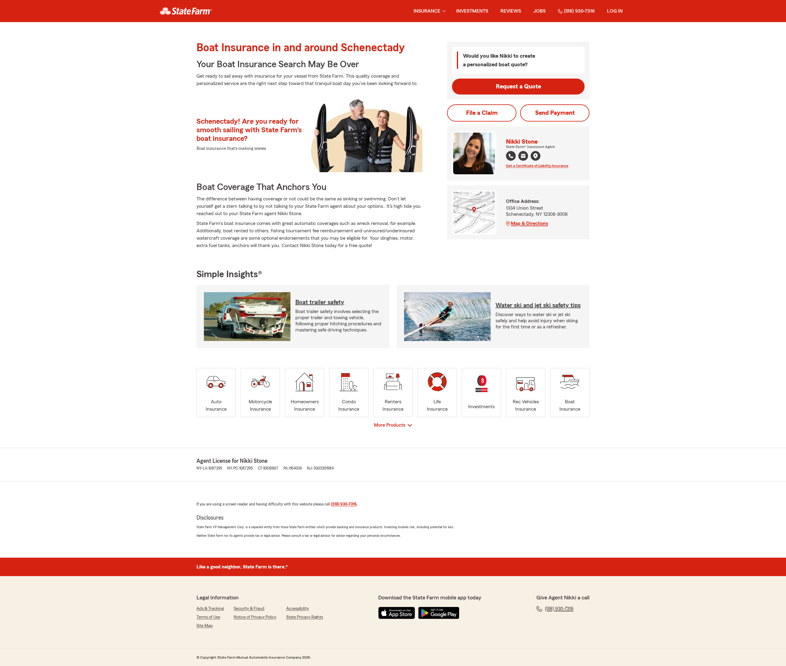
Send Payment (555, 113)
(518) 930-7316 (579, 11)
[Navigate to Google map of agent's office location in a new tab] (535, 156)
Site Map (204, 626)
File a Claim (482, 113)
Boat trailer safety (319, 302)
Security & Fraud (249, 608)
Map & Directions (529, 223)
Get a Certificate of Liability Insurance (537, 166)
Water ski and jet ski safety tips (538, 305)
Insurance (427, 11)
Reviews (510, 11)
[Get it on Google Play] (438, 613)
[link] (186, 11)
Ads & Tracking (210, 608)
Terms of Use (208, 617)
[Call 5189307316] (511, 156)
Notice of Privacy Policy (255, 617)
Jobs (539, 11)
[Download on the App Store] (396, 613)
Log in (615, 11)
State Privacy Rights (304, 617)
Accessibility (297, 608)
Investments (472, 11)
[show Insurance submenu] (442, 11)
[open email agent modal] (523, 156)
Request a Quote (518, 86)
